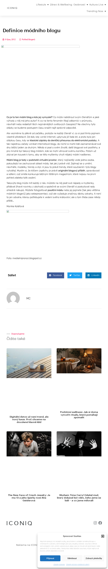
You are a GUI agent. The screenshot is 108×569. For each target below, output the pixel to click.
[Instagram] (95, 523)
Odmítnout (72, 558)
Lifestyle (41, 4)
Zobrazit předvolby (94, 558)
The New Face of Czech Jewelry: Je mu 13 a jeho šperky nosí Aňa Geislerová (29, 498)
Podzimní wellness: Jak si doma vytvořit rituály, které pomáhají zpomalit (79, 415)
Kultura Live (96, 4)
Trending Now (95, 11)
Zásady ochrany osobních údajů (77, 564)
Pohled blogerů (28, 39)
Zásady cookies (59, 564)
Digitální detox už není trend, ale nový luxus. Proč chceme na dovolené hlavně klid (29, 419)
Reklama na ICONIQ (27, 545)
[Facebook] (100, 523)
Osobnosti (79, 4)
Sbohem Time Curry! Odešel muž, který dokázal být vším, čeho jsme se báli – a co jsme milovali (79, 498)
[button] (102, 536)
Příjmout (50, 558)
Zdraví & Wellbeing (61, 4)
